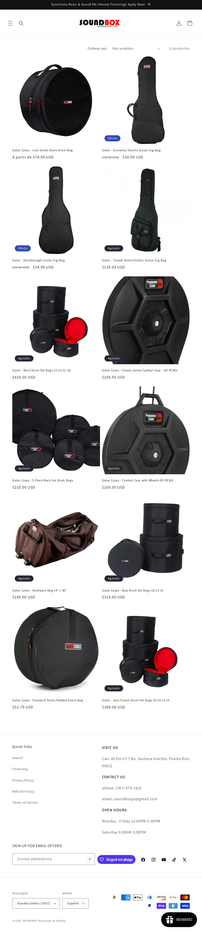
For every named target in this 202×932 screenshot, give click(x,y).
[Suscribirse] (89, 859)
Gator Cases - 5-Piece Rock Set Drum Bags (42, 480)
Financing (20, 769)
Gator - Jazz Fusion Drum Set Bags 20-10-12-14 (135, 700)
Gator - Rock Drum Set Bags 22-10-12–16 (41, 370)
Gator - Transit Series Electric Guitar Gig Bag (134, 260)
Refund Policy (23, 791)
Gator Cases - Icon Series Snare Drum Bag (42, 150)
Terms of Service (25, 802)
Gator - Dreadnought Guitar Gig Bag (38, 260)
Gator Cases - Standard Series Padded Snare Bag (47, 700)
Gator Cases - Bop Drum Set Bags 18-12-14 (132, 590)
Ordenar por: (98, 48)
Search (17, 758)
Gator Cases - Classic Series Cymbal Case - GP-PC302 (140, 370)
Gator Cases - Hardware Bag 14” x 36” (39, 590)
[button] (10, 23)
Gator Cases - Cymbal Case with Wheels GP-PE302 (137, 480)
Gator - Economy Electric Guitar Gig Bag (131, 150)
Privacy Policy (23, 780)
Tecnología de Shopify (51, 920)
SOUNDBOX (29, 920)
